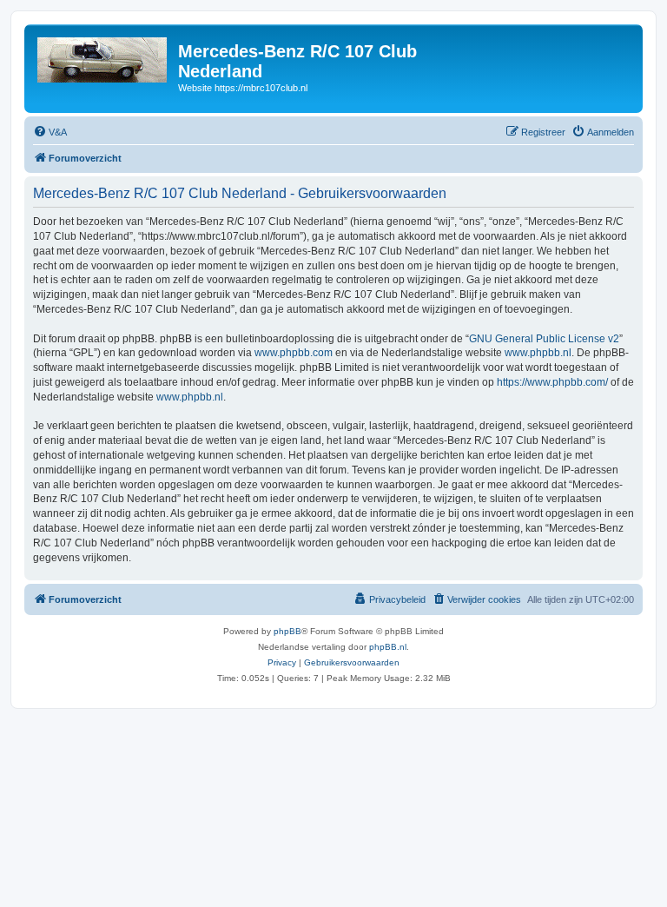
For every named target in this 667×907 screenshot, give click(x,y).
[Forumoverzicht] (103, 56)
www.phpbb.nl (538, 353)
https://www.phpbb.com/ (552, 382)
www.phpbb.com (293, 353)
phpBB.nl (387, 647)
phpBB (287, 631)
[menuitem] (50, 132)
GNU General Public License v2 (544, 339)
